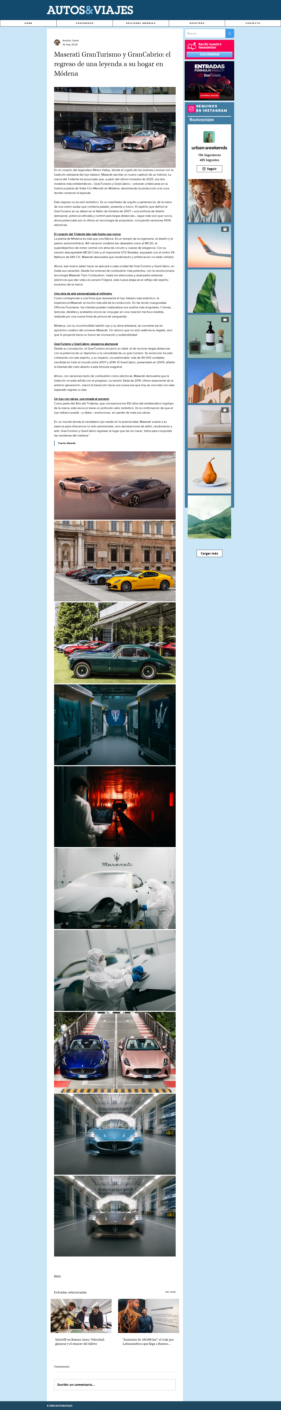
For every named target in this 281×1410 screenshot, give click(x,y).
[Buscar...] (229, 33)
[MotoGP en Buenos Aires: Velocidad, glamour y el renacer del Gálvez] (81, 1316)
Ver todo (170, 1291)
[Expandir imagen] (115, 485)
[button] (84, 23)
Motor (57, 1275)
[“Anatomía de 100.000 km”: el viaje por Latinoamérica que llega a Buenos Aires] (148, 1316)
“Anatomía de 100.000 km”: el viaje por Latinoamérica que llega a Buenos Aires (148, 1342)
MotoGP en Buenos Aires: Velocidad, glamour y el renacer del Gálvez (80, 1342)
